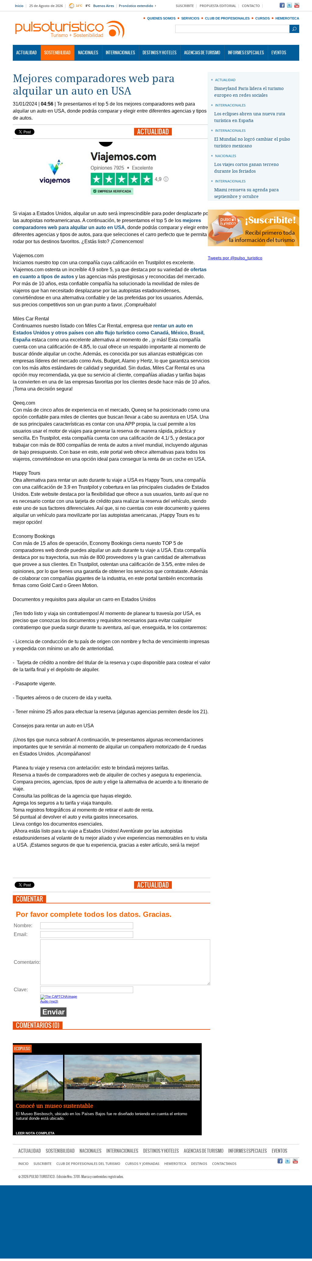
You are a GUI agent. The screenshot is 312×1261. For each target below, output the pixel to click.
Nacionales (88, 53)
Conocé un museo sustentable (54, 1106)
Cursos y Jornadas (142, 1164)
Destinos (199, 1164)
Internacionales (120, 53)
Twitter (289, 5)
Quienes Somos (161, 18)
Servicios (190, 18)
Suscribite (42, 1164)
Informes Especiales (246, 53)
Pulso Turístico (70, 29)
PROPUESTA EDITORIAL (218, 6)
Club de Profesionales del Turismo (88, 1164)
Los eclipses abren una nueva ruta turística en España (249, 117)
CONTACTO (251, 6)
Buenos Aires (103, 6)
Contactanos (224, 1164)
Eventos (278, 53)
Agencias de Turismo (202, 53)
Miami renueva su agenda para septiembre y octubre (246, 193)
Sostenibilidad (57, 53)
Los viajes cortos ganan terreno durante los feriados (246, 168)
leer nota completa (35, 1133)
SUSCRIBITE (185, 6)
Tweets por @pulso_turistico (235, 257)
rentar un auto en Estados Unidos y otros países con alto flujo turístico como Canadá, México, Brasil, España (108, 332)
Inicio (19, 6)
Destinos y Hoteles (159, 53)
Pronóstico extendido (136, 6)
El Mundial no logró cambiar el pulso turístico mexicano (252, 143)
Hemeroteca (287, 18)
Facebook (282, 5)
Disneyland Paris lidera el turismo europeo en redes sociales (249, 92)
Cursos (262, 18)
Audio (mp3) (49, 1001)
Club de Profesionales (227, 18)
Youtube (296, 5)
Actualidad (26, 53)
